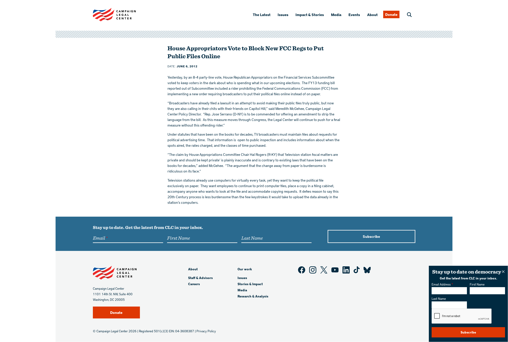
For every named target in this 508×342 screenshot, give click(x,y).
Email (99, 238)
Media (336, 14)
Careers (194, 284)
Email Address (441, 284)
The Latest (261, 14)
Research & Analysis (253, 296)
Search (409, 14)
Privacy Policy (206, 331)
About (372, 14)
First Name (477, 284)
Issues (283, 14)
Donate (391, 14)
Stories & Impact (250, 284)
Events (354, 14)
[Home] (120, 14)
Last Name (439, 298)
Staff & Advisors (200, 278)
